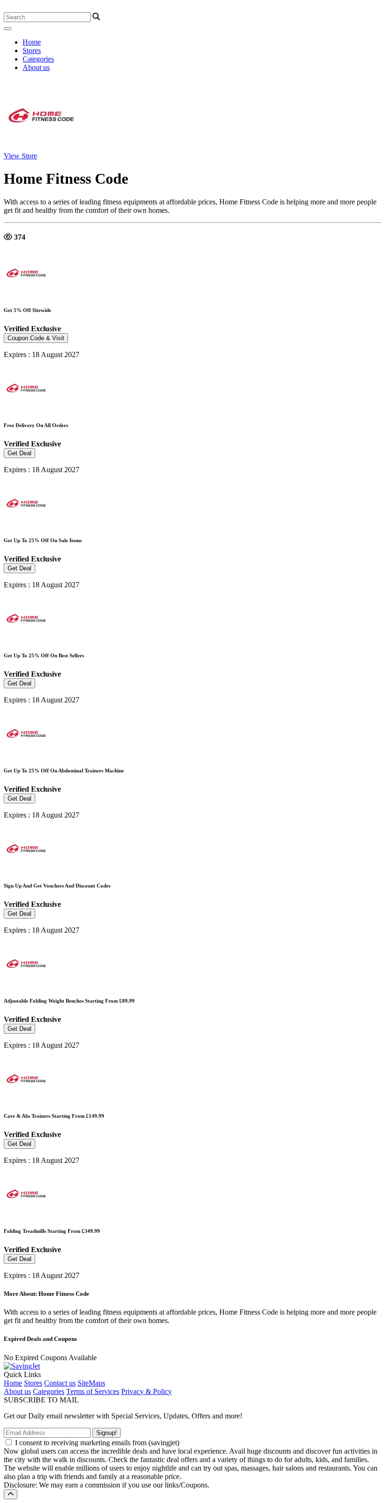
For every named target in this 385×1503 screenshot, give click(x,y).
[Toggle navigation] (7, 28)
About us (36, 67)
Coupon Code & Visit (36, 338)
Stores (32, 51)
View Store (20, 156)
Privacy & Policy (146, 1391)
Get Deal (19, 453)
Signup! (106, 1432)
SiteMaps (91, 1383)
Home (32, 42)
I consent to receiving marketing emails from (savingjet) (97, 1443)
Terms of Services (92, 1391)
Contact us (60, 1383)
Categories (38, 59)
